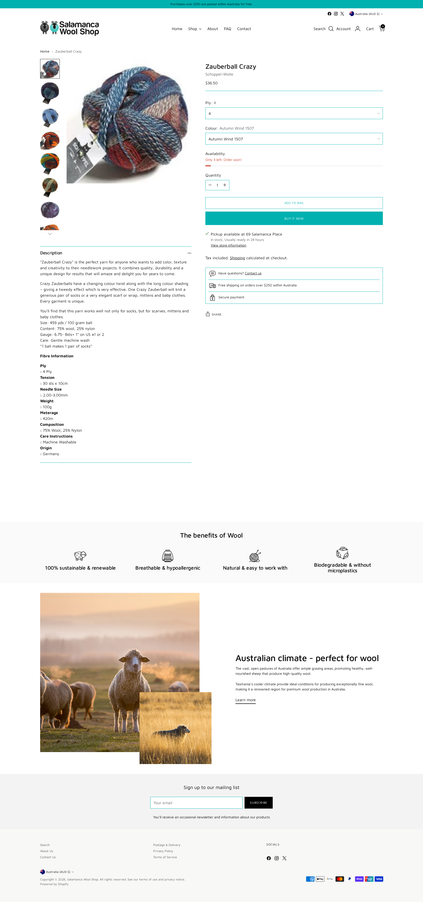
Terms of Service (165, 857)
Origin (46, 448)
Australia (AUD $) (367, 14)
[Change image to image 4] (50, 140)
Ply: (210, 102)
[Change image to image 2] (50, 93)
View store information (228, 245)
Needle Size (51, 389)
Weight (47, 401)
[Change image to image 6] (50, 187)
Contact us (253, 273)
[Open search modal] (331, 29)
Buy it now (294, 218)
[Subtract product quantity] (210, 185)
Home (44, 51)
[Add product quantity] (224, 185)
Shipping (237, 258)
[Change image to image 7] (50, 210)
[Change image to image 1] (50, 69)
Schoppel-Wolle (219, 74)
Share (217, 314)
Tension (47, 377)
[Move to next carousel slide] (379, 505)
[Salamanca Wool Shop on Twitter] (342, 13)
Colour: (229, 128)
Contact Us (48, 857)
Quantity (213, 175)
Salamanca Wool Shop (82, 879)
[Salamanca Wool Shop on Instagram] (336, 13)
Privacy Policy (163, 851)
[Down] (50, 233)
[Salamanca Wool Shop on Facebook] (329, 13)
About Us (46, 851)
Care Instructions (56, 436)
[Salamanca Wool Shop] (69, 28)
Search (45, 845)
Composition (52, 424)
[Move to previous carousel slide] (367, 505)
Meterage (49, 412)
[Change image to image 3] (50, 117)
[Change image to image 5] (50, 164)
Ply (43, 365)
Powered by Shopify (54, 884)
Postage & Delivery (166, 845)
